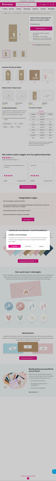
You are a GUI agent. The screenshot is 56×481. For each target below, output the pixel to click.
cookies (28, 237)
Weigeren (41, 246)
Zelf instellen (28, 246)
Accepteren (15, 246)
